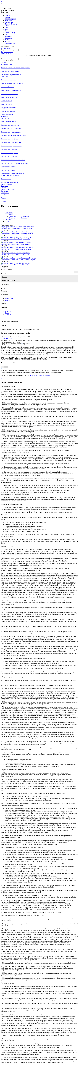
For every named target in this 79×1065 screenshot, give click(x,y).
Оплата (3, 187)
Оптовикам (4, 191)
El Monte (7, 15)
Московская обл (10, 43)
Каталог (3, 62)
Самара (7, 27)
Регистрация (8, 52)
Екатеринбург (9, 22)
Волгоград (8, 36)
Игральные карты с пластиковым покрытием (15, 68)
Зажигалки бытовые (7, 87)
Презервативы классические (10, 125)
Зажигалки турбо (6, 104)
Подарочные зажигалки (8, 108)
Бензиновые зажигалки (8, 80)
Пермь (7, 39)
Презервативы (5, 118)
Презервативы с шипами (9, 156)
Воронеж (8, 41)
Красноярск (8, 38)
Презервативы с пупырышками (11, 146)
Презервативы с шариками (9, 153)
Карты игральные (6, 64)
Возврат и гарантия (7, 189)
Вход (2, 52)
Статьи (7, 221)
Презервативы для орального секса (12, 173)
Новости (11, 214)
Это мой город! (6, 48)
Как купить (4, 186)
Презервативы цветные (8, 167)
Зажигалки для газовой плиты (11, 90)
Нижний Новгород (11, 24)
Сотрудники (13, 216)
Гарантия (8, 314)
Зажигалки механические (9, 94)
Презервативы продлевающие (11, 132)
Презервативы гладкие (8, 170)
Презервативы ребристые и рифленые (13, 135)
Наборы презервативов (8, 121)
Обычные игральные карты (10, 71)
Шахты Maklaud (6, 179)
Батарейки (4, 116)
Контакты (4, 194)
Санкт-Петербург (10, 19)
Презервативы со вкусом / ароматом (13, 160)
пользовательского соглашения (39, 375)
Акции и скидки (6, 184)
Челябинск (8, 31)
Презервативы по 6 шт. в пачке (11, 128)
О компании (5, 193)
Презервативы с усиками (9, 149)
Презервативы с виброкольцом (11, 142)
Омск (6, 29)
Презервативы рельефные (9, 139)
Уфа (6, 34)
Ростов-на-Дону (10, 32)
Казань (7, 26)
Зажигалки (4, 76)
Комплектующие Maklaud (9, 182)
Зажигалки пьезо (6, 101)
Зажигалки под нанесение (9, 97)
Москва (7, 17)
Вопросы (8, 311)
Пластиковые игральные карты (11, 75)
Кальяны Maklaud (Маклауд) (10, 175)
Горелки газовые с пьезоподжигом (12, 83)
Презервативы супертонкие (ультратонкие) (15, 163)
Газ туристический (7, 114)
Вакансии (12, 218)
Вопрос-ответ (25, 216)
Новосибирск (9, 20)
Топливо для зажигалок (8, 111)
